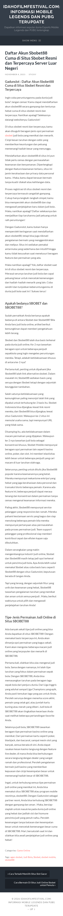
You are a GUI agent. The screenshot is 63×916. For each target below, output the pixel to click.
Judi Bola (27, 857)
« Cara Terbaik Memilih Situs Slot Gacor (27, 874)
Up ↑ (33, 909)
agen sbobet (16, 857)
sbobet (9, 135)
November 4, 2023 (15, 74)
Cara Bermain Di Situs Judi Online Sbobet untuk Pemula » (34, 883)
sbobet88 (9, 860)
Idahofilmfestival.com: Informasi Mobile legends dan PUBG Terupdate (31, 14)
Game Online (23, 850)
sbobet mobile (48, 857)
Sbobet (36, 857)
